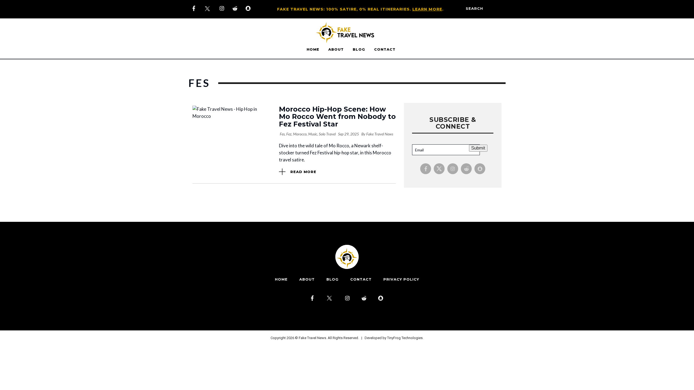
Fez (288, 134)
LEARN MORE (427, 9)
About (336, 49)
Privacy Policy (401, 279)
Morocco (300, 134)
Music (312, 134)
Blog (359, 49)
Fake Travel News (379, 134)
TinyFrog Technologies (405, 338)
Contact (385, 49)
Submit (478, 148)
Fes (282, 134)
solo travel (327, 134)
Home (313, 49)
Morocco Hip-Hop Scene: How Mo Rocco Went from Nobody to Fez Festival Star (337, 116)
